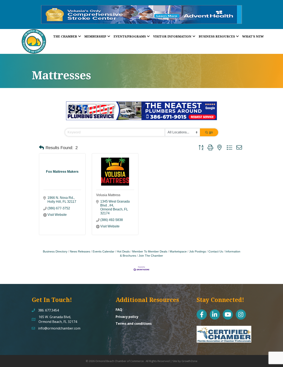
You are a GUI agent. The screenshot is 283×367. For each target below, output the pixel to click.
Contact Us (215, 251)
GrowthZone (189, 361)
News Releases (80, 251)
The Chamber (65, 36)
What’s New (253, 36)
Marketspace (178, 251)
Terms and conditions (134, 323)
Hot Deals (123, 251)
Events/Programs (130, 36)
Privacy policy (127, 316)
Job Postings (197, 251)
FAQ (119, 309)
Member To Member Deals (149, 251)
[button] (41, 147)
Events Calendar (103, 251)
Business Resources (217, 36)
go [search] (211, 132)
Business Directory (55, 251)
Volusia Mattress (108, 195)
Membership (95, 36)
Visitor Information (172, 36)
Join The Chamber (151, 255)
